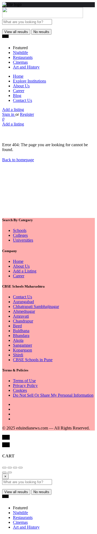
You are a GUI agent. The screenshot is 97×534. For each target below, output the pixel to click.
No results (41, 32)
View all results (16, 32)
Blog (17, 95)
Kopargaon (22, 350)
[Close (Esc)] (4, 467)
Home (18, 76)
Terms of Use (24, 380)
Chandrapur (23, 321)
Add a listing (13, 109)
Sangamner (22, 345)
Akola (18, 340)
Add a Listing (24, 271)
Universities (23, 240)
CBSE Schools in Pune (33, 359)
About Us (21, 86)
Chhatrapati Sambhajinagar (36, 306)
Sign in (8, 114)
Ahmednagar (24, 311)
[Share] (10, 467)
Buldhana (21, 330)
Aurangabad (23, 301)
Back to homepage (18, 159)
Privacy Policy (25, 385)
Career (18, 90)
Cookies (20, 390)
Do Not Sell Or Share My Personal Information (53, 395)
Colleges (20, 235)
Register (27, 114)
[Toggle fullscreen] (15, 467)
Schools (19, 230)
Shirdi (18, 355)
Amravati (21, 316)
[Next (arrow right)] (10, 472)
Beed (17, 326)
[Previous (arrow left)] (4, 472)
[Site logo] (42, 16)
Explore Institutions (29, 81)
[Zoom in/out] (20, 467)
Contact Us (22, 100)
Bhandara (21, 335)
